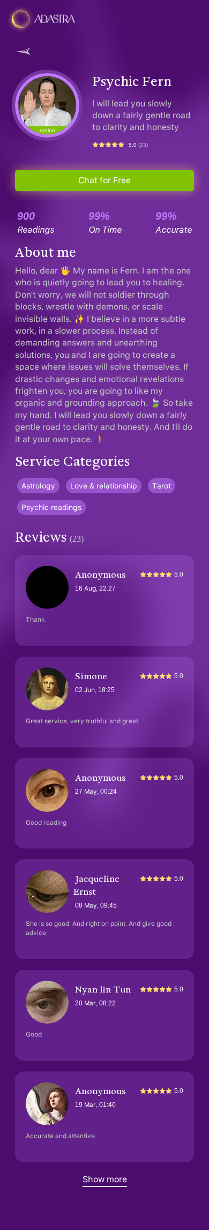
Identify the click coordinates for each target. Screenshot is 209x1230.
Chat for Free (104, 180)
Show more (105, 1179)
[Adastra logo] (55, 18)
